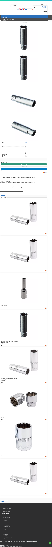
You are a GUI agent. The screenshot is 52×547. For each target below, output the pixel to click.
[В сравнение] (1, 170)
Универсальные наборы (7, 507)
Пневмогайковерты (6, 533)
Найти (25, 9)
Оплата (3, 541)
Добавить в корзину (24, 164)
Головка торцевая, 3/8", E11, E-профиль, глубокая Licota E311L (9, 304)
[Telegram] (46, 172)
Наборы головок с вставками (7, 510)
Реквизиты (11, 541)
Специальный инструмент (6, 513)
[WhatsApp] (45, 172)
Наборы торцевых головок (7, 508)
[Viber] (44, 172)
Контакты (13, 19)
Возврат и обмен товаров (17, 541)
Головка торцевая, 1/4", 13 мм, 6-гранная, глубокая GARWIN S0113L (9, 341)
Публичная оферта (23, 541)
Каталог (4, 17)
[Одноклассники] (43, 172)
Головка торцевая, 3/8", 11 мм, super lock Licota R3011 (8, 415)
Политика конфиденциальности (30, 541)
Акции (4, 19)
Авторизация (14, 5)
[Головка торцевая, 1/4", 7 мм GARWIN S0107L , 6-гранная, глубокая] (23, 37)
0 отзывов (26, 142)
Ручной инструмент (5, 523)
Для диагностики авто (7, 517)
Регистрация (14, 6)
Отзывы (10, 19)
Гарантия (8, 541)
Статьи (7, 19)
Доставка (6, 541)
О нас (1, 541)
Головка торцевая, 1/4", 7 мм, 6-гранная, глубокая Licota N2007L (9, 378)
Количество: (2, 162)
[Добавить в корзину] (45, 233)
